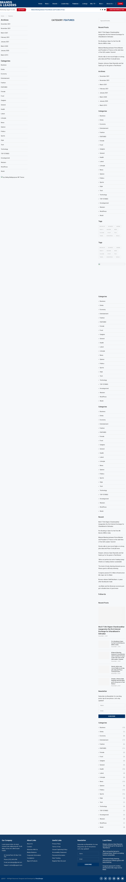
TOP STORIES (104, 199)
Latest (102, 161)
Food (101, 145)
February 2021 (104, 89)
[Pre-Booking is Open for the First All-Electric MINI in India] (103, 644)
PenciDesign (39, 878)
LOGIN (120, 3)
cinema (118, 226)
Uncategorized (104, 203)
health (101, 229)
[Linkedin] (114, 878)
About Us (110, 4)
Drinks (101, 120)
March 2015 (103, 105)
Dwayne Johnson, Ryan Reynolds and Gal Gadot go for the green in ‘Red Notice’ (118, 681)
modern (109, 229)
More (101, 4)
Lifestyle (102, 165)
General (102, 153)
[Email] (122, 878)
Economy (103, 124)
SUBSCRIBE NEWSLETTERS (116, 9)
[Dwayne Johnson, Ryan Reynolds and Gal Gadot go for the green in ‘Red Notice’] (103, 681)
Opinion (102, 174)
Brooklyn (102, 226)
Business (102, 116)
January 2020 (104, 101)
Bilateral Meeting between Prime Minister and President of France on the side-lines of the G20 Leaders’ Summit (110, 50)
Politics (102, 178)
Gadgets (102, 149)
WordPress (103, 211)
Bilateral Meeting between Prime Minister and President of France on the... (50, 9)
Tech (101, 190)
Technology (103, 195)
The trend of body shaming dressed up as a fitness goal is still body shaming (113, 860)
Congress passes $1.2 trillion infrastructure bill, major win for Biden (112, 867)
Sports (102, 182)
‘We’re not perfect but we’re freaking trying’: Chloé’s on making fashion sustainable (113, 853)
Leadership (65, 4)
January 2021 (104, 93)
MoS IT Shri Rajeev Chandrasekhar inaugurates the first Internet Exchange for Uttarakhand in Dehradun (111, 34)
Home (40, 4)
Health (102, 157)
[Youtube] (105, 10)
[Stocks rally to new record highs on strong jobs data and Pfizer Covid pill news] (103, 669)
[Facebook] (100, 10)
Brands (55, 4)
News (47, 4)
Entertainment (104, 128)
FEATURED (103, 136)
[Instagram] (110, 878)
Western (102, 207)
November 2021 (104, 80)
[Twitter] (102, 10)
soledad (102, 232)
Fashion (102, 132)
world (118, 235)
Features (75, 4)
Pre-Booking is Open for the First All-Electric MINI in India (118, 643)
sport (109, 232)
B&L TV (92, 4)
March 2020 (103, 97)
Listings (84, 4)
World (101, 215)
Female (102, 141)
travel (101, 235)
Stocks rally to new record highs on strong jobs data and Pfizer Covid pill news (117, 669)
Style (101, 186)
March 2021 (103, 84)
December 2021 (104, 76)
